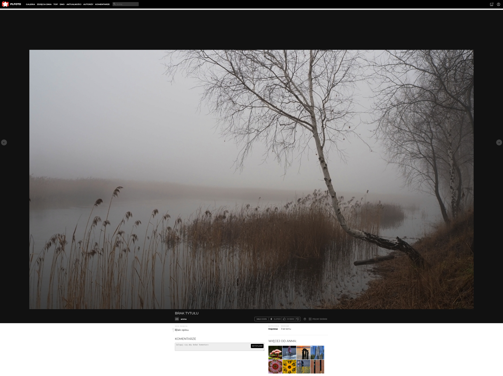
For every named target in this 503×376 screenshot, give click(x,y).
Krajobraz (273, 329)
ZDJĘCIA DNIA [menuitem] (44, 4)
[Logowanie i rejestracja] (498, 4)
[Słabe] (297, 319)
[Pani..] (317, 367)
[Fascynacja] (289, 352)
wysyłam (257, 346)
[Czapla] (303, 352)
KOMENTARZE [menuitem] (102, 4)
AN (176, 319)
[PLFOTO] (11, 4)
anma (184, 319)
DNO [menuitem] (62, 4)
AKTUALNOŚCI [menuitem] (74, 4)
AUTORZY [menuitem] (88, 4)
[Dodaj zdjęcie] (491, 4)
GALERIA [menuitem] (30, 4)
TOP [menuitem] (55, 4)
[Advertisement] (251, 28)
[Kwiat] (275, 367)
